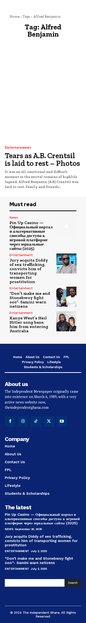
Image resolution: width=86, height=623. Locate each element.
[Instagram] (23, 421)
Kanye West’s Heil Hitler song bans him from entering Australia (29, 324)
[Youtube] (62, 421)
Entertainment (18, 147)
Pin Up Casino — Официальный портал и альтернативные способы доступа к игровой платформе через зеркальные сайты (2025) (31, 235)
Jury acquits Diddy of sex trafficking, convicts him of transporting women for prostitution (29, 271)
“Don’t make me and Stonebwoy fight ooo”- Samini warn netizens (30, 300)
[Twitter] (49, 421)
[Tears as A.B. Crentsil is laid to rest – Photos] (43, 98)
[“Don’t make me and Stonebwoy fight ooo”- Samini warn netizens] (66, 297)
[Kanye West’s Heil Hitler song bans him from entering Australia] (66, 321)
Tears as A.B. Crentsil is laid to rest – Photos (42, 159)
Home (15, 16)
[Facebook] (10, 421)
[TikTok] (36, 421)
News (14, 217)
